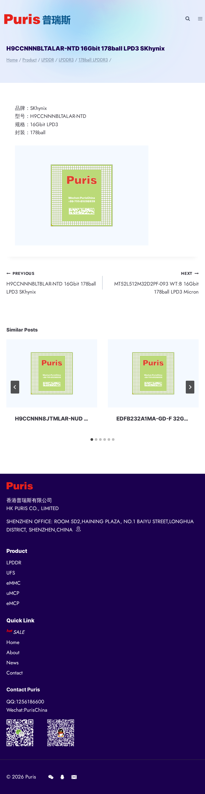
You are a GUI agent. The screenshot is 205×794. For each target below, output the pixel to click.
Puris (30, 776)
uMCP (12, 593)
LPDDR (13, 562)
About (12, 652)
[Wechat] (51, 777)
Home (12, 642)
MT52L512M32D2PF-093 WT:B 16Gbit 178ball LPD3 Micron (156, 283)
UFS (10, 572)
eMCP (12, 603)
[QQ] (62, 777)
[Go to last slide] (15, 387)
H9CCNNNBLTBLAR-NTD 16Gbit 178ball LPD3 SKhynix (51, 283)
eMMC (13, 583)
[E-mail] (74, 777)
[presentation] (51, 373)
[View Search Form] (187, 19)
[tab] (91, 439)
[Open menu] (200, 18)
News (12, 662)
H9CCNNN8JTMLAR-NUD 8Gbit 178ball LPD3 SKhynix (86, 418)
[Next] (190, 387)
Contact (14, 672)
